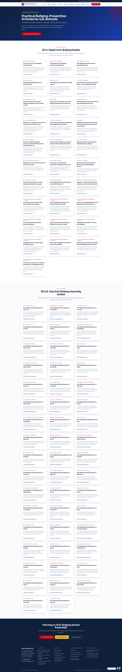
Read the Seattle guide (55, 411)
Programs (54, 4)
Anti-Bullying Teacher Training (44, 661)
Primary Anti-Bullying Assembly (44, 650)
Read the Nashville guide (28, 447)
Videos (65, 4)
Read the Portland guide (28, 464)
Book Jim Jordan (95, 4)
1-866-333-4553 (83, 1)
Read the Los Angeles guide (56, 319)
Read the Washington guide (29, 429)
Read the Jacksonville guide (29, 376)
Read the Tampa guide (28, 592)
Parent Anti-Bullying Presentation (42, 663)
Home (44, 4)
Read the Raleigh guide (28, 557)
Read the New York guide (28, 319)
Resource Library (57, 655)
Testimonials (71, 4)
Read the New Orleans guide (83, 592)
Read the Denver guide (82, 411)
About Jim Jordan (57, 650)
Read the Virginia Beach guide (83, 557)
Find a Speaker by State (59, 653)
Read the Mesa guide (81, 519)
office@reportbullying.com (94, 1)
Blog (83, 4)
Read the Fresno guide (82, 500)
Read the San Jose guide (28, 394)
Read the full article (27, 74)
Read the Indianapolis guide (29, 411)
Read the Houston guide (28, 338)
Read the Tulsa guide (81, 575)
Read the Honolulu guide (55, 610)
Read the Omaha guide (55, 538)
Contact (87, 4)
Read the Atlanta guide (28, 538)
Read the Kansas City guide (56, 519)
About (48, 4)
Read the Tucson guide (55, 500)
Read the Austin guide (82, 376)
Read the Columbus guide (56, 394)
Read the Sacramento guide (29, 519)
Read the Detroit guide (55, 447)
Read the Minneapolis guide (56, 575)
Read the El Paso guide (82, 429)
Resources (78, 4)
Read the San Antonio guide (29, 357)
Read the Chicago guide (82, 319)
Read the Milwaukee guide (83, 482)
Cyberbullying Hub (58, 659)
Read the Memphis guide (82, 464)
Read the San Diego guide (56, 357)
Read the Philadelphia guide (83, 338)
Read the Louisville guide (28, 482)
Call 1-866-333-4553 (47, 637)
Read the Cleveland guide (29, 610)
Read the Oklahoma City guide (83, 447)
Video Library (57, 652)
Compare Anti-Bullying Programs (31, 34)
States (60, 4)
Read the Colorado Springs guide (84, 538)
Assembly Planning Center (59, 657)
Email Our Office (77, 637)
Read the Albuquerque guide (29, 500)
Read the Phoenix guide (55, 338)
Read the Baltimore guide (55, 482)
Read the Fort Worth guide (56, 376)
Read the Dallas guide (82, 357)
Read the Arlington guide (55, 592)
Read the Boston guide (55, 429)
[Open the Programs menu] (57, 4)
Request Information (62, 637)
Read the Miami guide (55, 557)
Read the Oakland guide (28, 575)
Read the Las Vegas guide (55, 464)
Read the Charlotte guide (82, 394)
